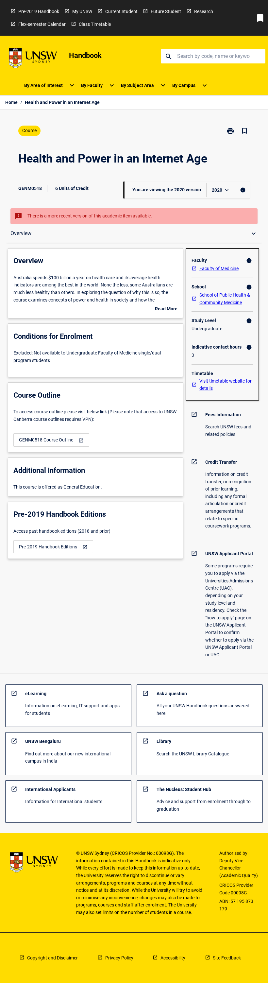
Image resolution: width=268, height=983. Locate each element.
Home (11, 102)
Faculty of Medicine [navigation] (219, 268)
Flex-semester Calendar (42, 24)
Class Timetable (95, 24)
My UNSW (82, 11)
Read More (166, 309)
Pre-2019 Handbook (38, 11)
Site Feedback (227, 957)
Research (203, 11)
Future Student (166, 11)
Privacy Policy (119, 957)
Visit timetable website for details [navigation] (225, 384)
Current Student (121, 11)
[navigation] (51, 440)
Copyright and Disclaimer (52, 957)
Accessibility (172, 957)
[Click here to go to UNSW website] (33, 59)
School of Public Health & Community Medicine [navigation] (224, 298)
